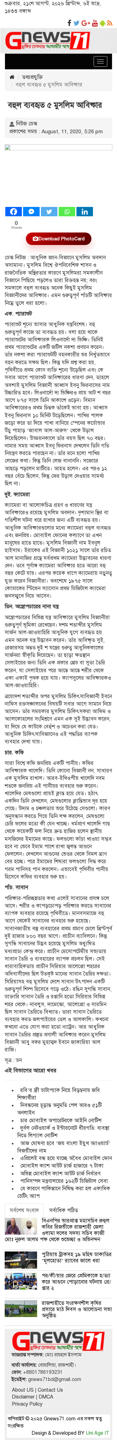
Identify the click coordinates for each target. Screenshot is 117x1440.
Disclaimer (23, 1397)
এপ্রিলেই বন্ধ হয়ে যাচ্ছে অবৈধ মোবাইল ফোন (66, 1158)
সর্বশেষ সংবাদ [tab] (24, 1210)
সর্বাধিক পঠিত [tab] (63, 1210)
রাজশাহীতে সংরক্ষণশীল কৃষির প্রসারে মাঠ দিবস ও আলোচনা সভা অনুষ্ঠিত (77, 1309)
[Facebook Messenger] (31, 211)
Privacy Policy (27, 1404)
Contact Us (50, 1390)
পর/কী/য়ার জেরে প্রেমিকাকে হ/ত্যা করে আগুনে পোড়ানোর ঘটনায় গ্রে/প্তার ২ (76, 1281)
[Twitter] (49, 211)
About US (23, 1390)
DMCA (46, 1397)
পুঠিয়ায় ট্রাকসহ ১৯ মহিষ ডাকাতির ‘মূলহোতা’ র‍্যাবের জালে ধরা (77, 1257)
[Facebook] (13, 211)
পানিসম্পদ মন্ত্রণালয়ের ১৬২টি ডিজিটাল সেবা (64, 1181)
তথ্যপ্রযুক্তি (32, 77)
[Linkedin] (84, 211)
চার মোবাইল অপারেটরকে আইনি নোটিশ (60, 1120)
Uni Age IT (97, 1433)
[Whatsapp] (67, 211)
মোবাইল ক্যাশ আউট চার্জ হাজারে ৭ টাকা (62, 1166)
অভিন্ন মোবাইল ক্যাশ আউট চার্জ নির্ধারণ (60, 1173)
